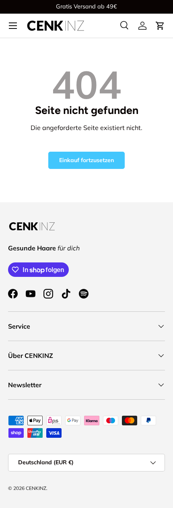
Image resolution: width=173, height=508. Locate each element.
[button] (160, 26)
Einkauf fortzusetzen (86, 160)
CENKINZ (36, 488)
